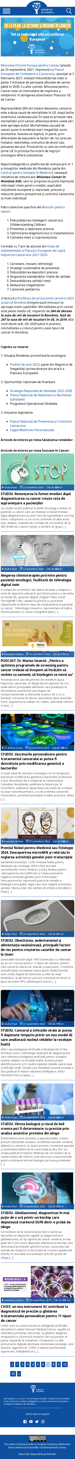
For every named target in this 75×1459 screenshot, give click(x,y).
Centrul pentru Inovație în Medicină (27, 173)
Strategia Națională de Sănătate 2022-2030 (41, 391)
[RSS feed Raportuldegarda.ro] (25, 1430)
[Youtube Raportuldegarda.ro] (31, 1422)
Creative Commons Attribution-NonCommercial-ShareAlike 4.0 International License (39, 1446)
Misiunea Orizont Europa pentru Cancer (29, 65)
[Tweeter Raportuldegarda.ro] (37, 1422)
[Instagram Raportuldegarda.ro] (43, 1422)
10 (65, 1364)
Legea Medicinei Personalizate (32, 430)
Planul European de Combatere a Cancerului (32, 71)
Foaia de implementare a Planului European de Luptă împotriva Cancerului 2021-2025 (33, 250)
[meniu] (6, 11)
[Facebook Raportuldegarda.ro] (25, 1422)
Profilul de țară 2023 (24, 364)
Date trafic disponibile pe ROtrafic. (38, 1454)
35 (13, 1374)
